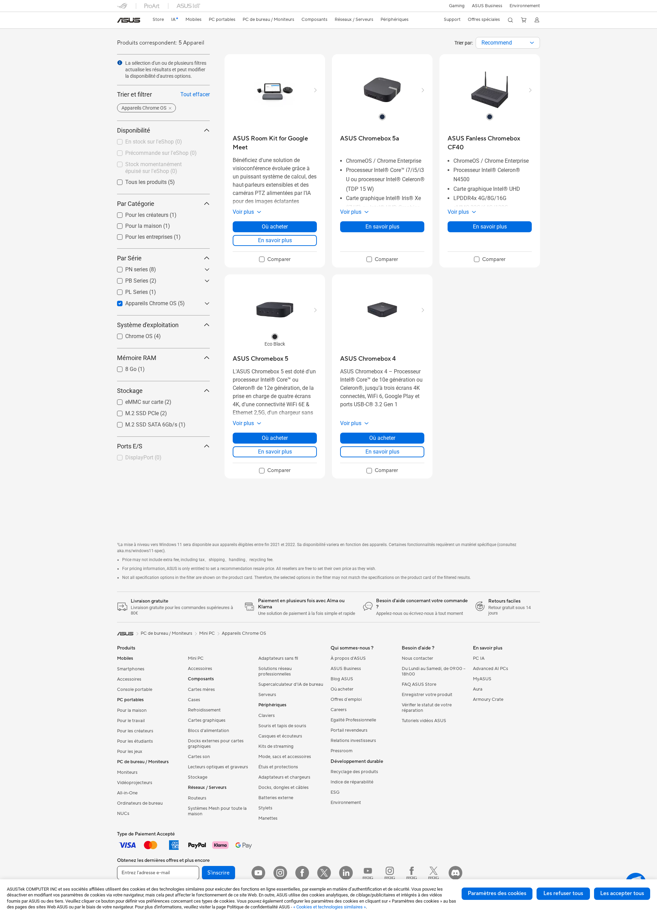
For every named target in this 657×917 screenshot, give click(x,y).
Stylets (265, 808)
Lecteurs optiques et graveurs (218, 767)
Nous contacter (417, 658)
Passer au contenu (121, 21)
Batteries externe (275, 798)
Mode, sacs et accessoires (284, 756)
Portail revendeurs (349, 730)
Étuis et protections (278, 767)
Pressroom (341, 751)
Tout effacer (195, 94)
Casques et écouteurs (280, 736)
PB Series (128, 279)
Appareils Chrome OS (142, 301)
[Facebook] (302, 873)
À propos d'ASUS (348, 658)
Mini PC (196, 658)
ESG (335, 792)
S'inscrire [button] (218, 872)
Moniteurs (127, 772)
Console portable (134, 689)
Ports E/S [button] (129, 446)
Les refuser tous (563, 893)
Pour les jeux (129, 751)
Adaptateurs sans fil (278, 658)
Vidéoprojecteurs (134, 782)
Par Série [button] (129, 258)
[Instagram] (280, 873)
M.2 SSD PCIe (134, 411)
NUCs (123, 813)
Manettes (268, 818)
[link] (128, 20)
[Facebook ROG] (411, 873)
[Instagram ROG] (390, 873)
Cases (194, 700)
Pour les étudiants (135, 741)
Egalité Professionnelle (353, 720)
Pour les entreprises (140, 235)
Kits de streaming (276, 746)
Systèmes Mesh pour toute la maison (217, 811)
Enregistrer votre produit (427, 694)
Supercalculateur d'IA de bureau (290, 684)
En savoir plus (275, 240)
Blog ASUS (342, 679)
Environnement (525, 6)
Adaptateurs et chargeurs (284, 777)
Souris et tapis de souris (282, 726)
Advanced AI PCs (490, 668)
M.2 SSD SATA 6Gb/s (143, 423)
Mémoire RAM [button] (136, 357)
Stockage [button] (130, 390)
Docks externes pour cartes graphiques (216, 743)
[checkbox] (275, 260)
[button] (457, 6)
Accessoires (129, 679)
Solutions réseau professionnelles (275, 671)
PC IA (479, 658)
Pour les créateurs (138, 213)
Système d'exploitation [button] (148, 325)
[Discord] (455, 873)
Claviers (266, 715)
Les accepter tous (622, 893)
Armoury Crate (488, 699)
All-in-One (127, 793)
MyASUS (482, 679)
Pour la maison (135, 224)
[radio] (382, 116)
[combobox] (508, 43)
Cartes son (199, 756)
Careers (339, 709)
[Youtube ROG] (368, 873)
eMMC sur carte (136, 400)
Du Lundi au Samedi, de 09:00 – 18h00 (433, 671)
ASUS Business (487, 6)
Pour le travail (131, 720)
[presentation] (532, 43)
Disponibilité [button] (133, 130)
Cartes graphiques (207, 720)
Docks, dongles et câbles (283, 787)
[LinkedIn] (346, 873)
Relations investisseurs (353, 740)
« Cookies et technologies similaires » (329, 906)
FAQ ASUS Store (419, 684)
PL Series (128, 290)
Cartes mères (201, 689)
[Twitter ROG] (433, 873)
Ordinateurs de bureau (140, 803)
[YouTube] (258, 873)
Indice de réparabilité (352, 782)
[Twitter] (324, 873)
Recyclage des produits (354, 772)
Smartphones (130, 669)
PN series (128, 267)
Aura (477, 689)
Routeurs (197, 798)
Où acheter (275, 226)
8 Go (122, 367)
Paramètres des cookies (497, 893)
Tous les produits (137, 180)
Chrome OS (130, 334)
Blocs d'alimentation (208, 730)
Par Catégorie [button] (135, 203)
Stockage (197, 777)
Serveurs (267, 694)
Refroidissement (204, 710)
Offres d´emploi (346, 699)
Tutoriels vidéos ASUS (424, 720)
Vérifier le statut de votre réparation (427, 707)
